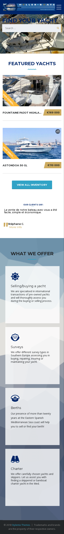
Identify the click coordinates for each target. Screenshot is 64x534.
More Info (15, 227)
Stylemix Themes (21, 524)
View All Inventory (32, 184)
